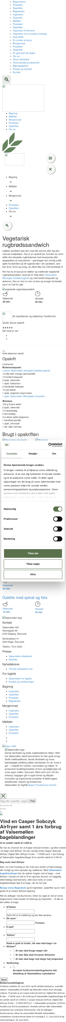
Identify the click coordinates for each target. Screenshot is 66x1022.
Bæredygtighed (20, 65)
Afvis (33, 574)
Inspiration (18, 14)
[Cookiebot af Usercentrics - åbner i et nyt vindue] (48, 445)
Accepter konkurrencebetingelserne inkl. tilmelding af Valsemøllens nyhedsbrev (35, 972)
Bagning (13, 113)
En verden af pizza (22, 40)
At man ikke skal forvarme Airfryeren (35, 954)
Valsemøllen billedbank (20, 656)
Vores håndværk (21, 59)
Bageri (31, 784)
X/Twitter (11, 906)
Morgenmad (19, 43)
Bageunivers (19, 1)
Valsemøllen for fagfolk (20, 678)
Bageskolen (19, 11)
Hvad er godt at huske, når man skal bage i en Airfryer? (31, 945)
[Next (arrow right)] (4, 808)
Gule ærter (18, 36)
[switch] (57, 519)
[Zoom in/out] (11, 805)
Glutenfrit (17, 17)
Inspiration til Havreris (24, 30)
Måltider (17, 20)
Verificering (12, 962)
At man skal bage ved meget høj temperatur (39, 958)
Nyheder (13, 659)
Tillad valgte (33, 564)
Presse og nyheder (22, 69)
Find (32, 801)
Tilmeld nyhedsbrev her (21, 668)
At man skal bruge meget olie (31, 950)
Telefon (10, 935)
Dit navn (11, 918)
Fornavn (40, 922)
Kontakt (17, 72)
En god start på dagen (24, 53)
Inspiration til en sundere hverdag (30, 33)
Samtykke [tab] (11, 453)
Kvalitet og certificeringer (21, 681)
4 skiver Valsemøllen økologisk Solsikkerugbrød (26, 370)
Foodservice (42, 784)
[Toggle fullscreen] (7, 805)
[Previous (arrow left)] (1, 808)
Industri (52, 784)
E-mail (10, 926)
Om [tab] (54, 453)
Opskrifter (18, 8)
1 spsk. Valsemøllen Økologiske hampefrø (23, 396)
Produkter (18, 4)
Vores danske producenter (26, 62)
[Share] (4, 805)
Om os (16, 56)
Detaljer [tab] (33, 453)
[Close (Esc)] (1, 805)
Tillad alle (33, 553)
